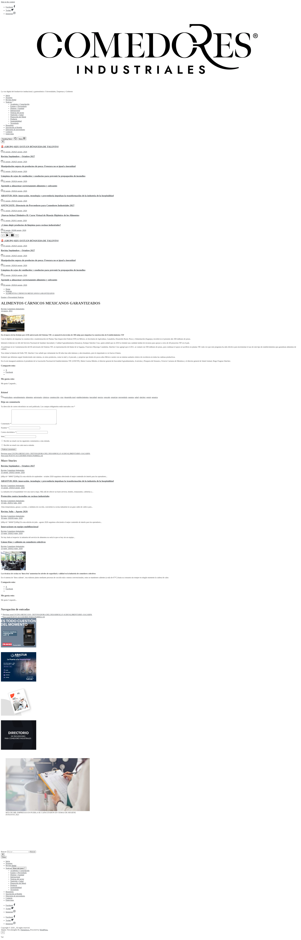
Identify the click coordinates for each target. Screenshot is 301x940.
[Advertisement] (150, 834)
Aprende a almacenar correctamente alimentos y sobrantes (29, 186)
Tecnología (14, 123)
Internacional (15, 111)
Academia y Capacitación (19, 104)
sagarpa (131, 397)
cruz (61, 397)
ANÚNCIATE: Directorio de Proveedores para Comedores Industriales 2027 (37, 205)
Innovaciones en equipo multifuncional (19, 526)
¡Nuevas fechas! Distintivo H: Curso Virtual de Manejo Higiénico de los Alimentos (40, 215)
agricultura (8, 397)
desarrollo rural (69, 397)
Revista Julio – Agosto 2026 (14, 511)
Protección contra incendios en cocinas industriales (25, 496)
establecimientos (82, 397)
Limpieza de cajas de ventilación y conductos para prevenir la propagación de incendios (43, 176)
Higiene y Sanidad (17, 108)
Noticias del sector (17, 113)
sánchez (142, 397)
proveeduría (122, 397)
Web (2, 436)
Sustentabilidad (16, 121)
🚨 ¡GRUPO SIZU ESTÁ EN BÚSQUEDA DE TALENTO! (30, 146)
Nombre (4, 428)
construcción (54, 397)
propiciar (114, 397)
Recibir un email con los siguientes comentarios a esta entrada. (27, 441)
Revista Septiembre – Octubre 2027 (18, 156)
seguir (148, 397)
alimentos (29, 397)
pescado (107, 397)
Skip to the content (8, 2)
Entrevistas (10, 134)
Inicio (8, 96)
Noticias (9, 102)
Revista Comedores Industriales (12, 309)
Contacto (9, 132)
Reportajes (10, 125)
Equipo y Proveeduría (18, 106)
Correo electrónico (8, 432)
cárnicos (46, 397)
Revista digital (11, 100)
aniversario (38, 397)
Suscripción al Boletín (14, 127)
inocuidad (93, 397)
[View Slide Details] (48, 810)
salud (137, 397)
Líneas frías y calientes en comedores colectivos (23, 542)
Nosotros (9, 98)
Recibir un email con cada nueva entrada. (19, 445)
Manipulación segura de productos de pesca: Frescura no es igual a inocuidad (38, 166)
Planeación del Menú (18, 117)
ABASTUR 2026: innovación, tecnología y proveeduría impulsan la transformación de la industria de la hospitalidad (57, 195)
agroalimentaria (19, 397)
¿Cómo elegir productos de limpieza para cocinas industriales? (31, 225)
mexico (100, 397)
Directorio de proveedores (15, 130)
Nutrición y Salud (17, 115)
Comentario (6, 424)
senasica (155, 397)
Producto (13, 119)
